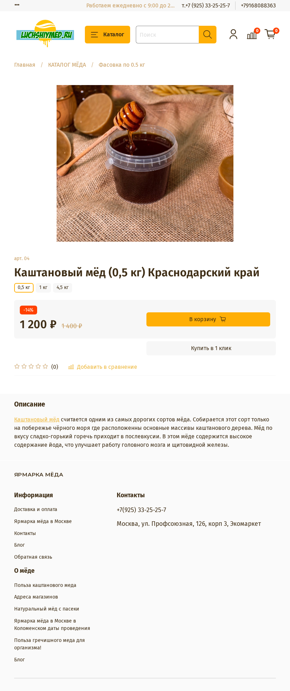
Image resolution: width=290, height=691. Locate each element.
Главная (24, 64)
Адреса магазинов (36, 597)
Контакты (25, 533)
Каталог (113, 34)
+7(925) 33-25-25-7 (141, 510)
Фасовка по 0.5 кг (122, 64)
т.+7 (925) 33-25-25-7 (206, 5)
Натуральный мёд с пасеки (46, 609)
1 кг (43, 287)
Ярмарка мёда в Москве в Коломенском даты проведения (52, 625)
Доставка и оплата (35, 509)
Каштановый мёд (36, 419)
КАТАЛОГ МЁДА (67, 64)
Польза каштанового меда (45, 585)
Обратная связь (33, 557)
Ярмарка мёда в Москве (43, 521)
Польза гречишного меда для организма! (49, 644)
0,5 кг (24, 287)
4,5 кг (63, 287)
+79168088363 (258, 5)
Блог (19, 545)
